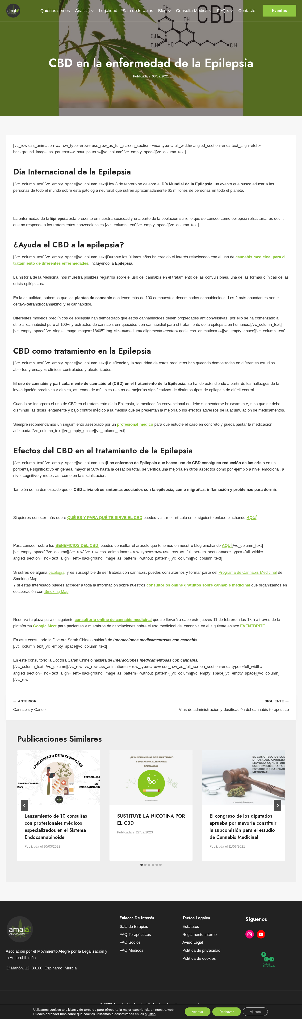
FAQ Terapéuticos (135, 934)
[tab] (141, 865)
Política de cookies (199, 958)
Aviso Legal (192, 942)
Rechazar (226, 1012)
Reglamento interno (199, 934)
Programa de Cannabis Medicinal (247, 572)
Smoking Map (56, 591)
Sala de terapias (137, 10)
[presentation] (58, 777)
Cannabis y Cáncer (30, 706)
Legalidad (108, 10)
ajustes (150, 1014)
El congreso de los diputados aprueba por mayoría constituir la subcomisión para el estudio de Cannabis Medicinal (243, 827)
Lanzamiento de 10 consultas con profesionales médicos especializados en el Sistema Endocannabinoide (56, 827)
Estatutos (190, 926)
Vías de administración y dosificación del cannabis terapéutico (234, 706)
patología (56, 572)
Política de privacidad (201, 950)
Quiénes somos (55, 10)
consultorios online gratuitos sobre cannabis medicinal (198, 585)
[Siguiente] (277, 805)
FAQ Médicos (131, 950)
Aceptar (197, 1012)
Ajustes (255, 1012)
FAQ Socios (130, 942)
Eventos (279, 11)
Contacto (246, 10)
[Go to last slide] (24, 805)
